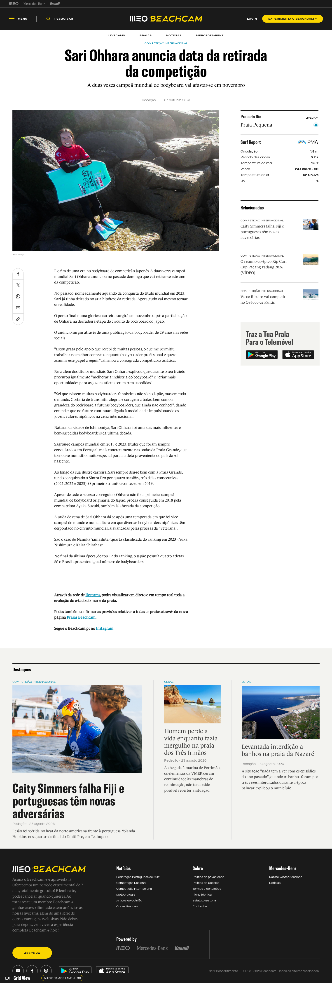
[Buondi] (55, 3)
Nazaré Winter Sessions (285, 877)
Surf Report (251, 142)
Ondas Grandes (127, 906)
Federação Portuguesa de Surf (137, 877)
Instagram (104, 628)
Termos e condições (207, 889)
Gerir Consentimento (223, 971)
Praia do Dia (251, 116)
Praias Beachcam (81, 617)
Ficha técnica (202, 894)
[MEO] (14, 3)
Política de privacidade (208, 877)
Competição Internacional (262, 220)
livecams (93, 595)
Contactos (200, 906)
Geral (168, 681)
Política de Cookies (206, 883)
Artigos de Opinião (129, 900)
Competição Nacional (131, 883)
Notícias (275, 883)
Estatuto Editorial (205, 900)
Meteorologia (125, 894)
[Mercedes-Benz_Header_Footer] (34, 3)
